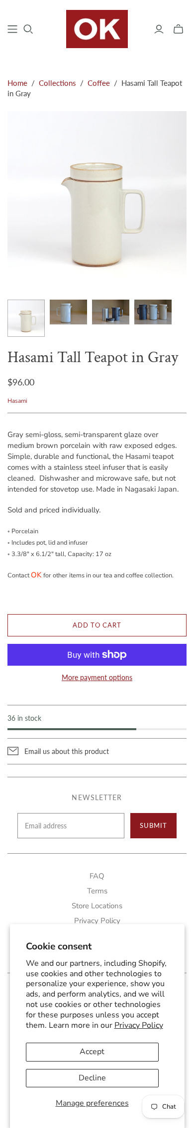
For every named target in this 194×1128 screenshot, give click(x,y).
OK (36, 575)
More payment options (97, 677)
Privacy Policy (138, 1025)
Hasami (17, 401)
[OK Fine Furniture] (97, 27)
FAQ (97, 876)
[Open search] (28, 29)
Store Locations (97, 906)
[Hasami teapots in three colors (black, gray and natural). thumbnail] (153, 312)
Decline (92, 1077)
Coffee (99, 82)
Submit (153, 825)
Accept (92, 1051)
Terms (97, 891)
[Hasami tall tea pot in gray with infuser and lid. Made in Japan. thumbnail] (26, 318)
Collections (57, 82)
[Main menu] (12, 29)
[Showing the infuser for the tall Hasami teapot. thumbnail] (110, 312)
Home (17, 82)
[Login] (159, 29)
